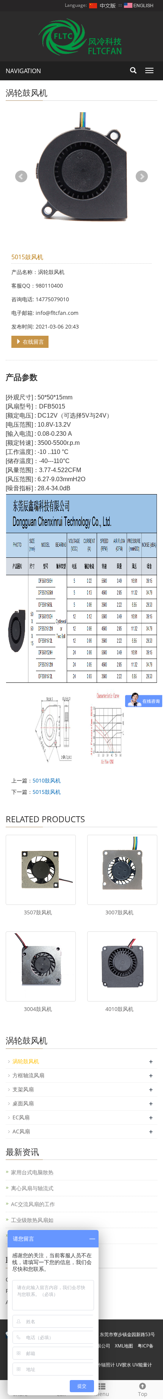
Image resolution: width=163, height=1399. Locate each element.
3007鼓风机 (119, 912)
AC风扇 (21, 1131)
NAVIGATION (23, 71)
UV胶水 (123, 1364)
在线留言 (32, 341)
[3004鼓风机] (41, 966)
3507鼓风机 (38, 912)
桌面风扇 (23, 1103)
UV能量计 (142, 1364)
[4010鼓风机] (122, 966)
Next (142, 177)
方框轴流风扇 (28, 1075)
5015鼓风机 (47, 791)
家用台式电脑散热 (32, 1172)
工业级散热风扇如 (32, 1220)
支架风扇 (23, 1089)
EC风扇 (21, 1117)
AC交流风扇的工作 (33, 1204)
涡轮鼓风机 (26, 1061)
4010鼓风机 (119, 1008)
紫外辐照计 (103, 1364)
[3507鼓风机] (41, 870)
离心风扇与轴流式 (32, 1188)
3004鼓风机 (38, 1008)
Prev (21, 177)
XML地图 (124, 1346)
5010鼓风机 (47, 780)
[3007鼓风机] (122, 870)
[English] (139, 5)
